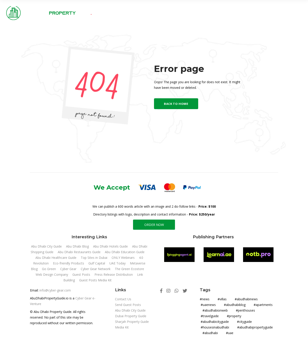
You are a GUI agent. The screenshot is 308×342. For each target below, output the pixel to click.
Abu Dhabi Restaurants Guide (79, 252)
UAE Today (117, 263)
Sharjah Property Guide (132, 321)
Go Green (49, 269)
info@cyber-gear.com (55, 290)
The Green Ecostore (129, 269)
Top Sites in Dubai (94, 257)
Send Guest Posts (128, 305)
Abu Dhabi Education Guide (125, 252)
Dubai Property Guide (130, 316)
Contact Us (123, 299)
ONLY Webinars (124, 257)
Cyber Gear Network (96, 269)
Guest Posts (81, 274)
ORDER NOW (154, 225)
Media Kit (122, 327)
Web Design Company (52, 274)
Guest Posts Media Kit (95, 280)
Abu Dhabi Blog (78, 246)
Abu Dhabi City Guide (47, 246)
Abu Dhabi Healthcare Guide (56, 257)
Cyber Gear (68, 269)
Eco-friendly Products (69, 263)
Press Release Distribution (114, 274)
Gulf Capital (97, 263)
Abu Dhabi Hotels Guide (111, 246)
